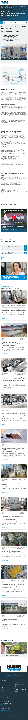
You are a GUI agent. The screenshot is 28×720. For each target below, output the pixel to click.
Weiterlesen (5, 318)
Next (26, 661)
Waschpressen (17, 6)
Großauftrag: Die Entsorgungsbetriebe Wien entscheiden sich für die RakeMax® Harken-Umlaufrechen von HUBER (12, 518)
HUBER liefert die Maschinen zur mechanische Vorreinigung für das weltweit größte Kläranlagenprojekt (13, 586)
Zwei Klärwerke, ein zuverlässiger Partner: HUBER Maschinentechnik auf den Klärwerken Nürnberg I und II (14, 415)
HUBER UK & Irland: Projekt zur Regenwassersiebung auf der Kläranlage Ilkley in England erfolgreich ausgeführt (13, 344)
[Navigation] (25, 2)
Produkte (8, 6)
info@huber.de (6, 705)
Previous (2, 661)
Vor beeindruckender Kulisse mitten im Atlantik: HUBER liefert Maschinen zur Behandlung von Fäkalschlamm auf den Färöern (13, 450)
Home (3, 6)
